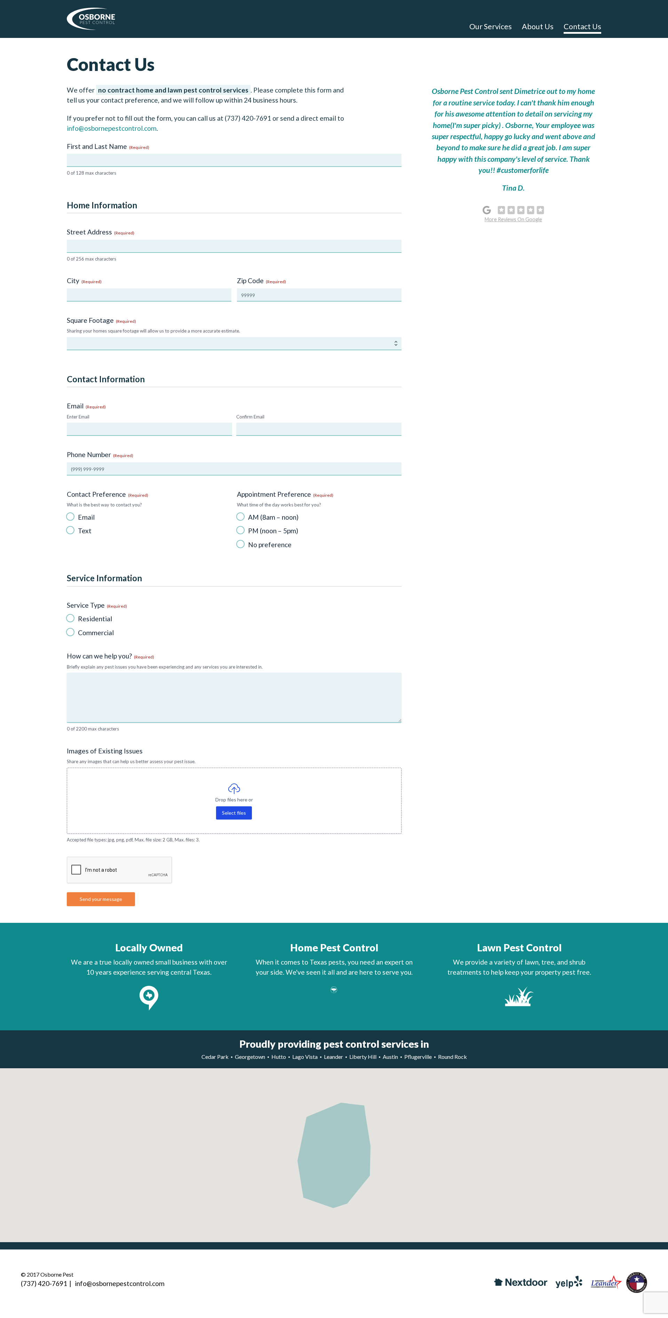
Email (86, 517)
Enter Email (78, 417)
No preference (270, 545)
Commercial (96, 633)
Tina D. (513, 187)
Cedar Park (215, 1056)
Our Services (490, 26)
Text (85, 531)
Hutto (278, 1056)
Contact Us (582, 26)
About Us (538, 26)
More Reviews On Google (513, 219)
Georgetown (250, 1056)
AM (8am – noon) (273, 517)
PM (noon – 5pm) (273, 531)
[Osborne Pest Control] (91, 20)
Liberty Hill (362, 1056)
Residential (95, 619)
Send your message (101, 899)
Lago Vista (305, 1056)
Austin (390, 1056)
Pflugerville (418, 1056)
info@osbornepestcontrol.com (112, 128)
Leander (333, 1056)
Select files (234, 813)
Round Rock (452, 1056)
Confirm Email (250, 417)
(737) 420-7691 (248, 118)
